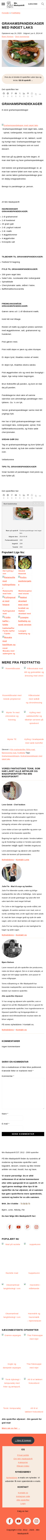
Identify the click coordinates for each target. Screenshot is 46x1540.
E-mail (5, 1124)
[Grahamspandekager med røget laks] (23, 66)
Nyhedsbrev (8, 860)
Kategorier (23, 1462)
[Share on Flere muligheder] (40, 94)
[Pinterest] (27, 1227)
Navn (5, 1114)
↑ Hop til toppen (23, 1440)
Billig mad (30, 750)
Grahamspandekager (10, 756)
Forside (5, 13)
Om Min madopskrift (23, 1459)
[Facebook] (9, 1227)
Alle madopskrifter (17, 750)
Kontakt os (21, 935)
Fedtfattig (15, 13)
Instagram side (23, 1496)
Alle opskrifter (23, 1500)
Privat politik (23, 1455)
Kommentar (8, 1076)
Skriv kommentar (22, 37)
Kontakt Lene (22, 860)
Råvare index (23, 1466)
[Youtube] (18, 1227)
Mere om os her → (11, 1428)
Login (23, 1503)
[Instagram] (36, 1227)
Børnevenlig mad (9, 753)
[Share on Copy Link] (36, 94)
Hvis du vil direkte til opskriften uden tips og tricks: (23, 78)
